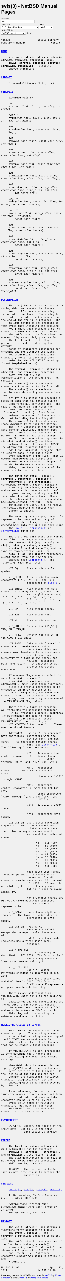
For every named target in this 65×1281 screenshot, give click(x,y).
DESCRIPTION (9, 299)
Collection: (7, 30)
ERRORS (5, 1140)
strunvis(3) (38, 528)
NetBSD (48, 1275)
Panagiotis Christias (39, 1278)
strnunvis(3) (10, 530)
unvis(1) (15, 1189)
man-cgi (23, 1278)
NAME (4, 51)
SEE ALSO (7, 1183)
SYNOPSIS (7, 91)
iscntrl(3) (49, 744)
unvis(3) (21, 528)
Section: (6, 24)
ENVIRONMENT (9, 1120)
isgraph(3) (36, 559)
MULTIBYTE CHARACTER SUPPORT (21, 1024)
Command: (7, 18)
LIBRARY (6, 77)
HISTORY (6, 1221)
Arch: (44, 24)
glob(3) (53, 582)
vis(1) (28, 1189)
